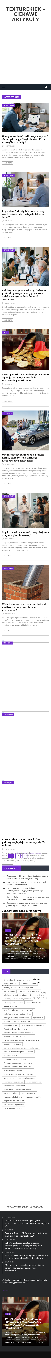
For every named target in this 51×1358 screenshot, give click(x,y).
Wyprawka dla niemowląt (14, 1101)
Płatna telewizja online (13, 1070)
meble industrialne (34, 1002)
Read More (8, 163)
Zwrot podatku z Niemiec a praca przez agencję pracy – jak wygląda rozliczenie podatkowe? (25, 377)
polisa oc (17, 1044)
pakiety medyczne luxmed (14, 1036)
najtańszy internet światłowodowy (17, 1014)
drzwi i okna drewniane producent (17, 980)
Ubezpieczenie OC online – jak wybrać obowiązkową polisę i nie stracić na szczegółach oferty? (25, 139)
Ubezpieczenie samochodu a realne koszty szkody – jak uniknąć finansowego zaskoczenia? (23, 457)
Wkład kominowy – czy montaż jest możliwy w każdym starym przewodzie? (24, 607)
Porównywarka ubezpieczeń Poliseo (18, 1051)
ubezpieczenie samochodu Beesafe (18, 1089)
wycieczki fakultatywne (13, 1097)
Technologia (8, 643)
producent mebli (10, 1055)
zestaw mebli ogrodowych (14, 1104)
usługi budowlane (11, 1093)
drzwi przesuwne (11, 984)
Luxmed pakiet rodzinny (13, 1002)
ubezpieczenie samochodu (14, 1085)
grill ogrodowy (9, 991)
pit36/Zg (7, 1044)
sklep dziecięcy (10, 1078)
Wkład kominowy (28, 1093)
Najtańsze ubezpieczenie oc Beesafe (18, 1010)
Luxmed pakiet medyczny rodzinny (17, 999)
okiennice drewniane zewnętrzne (17, 1021)
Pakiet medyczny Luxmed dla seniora (18, 1033)
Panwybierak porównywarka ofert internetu (21, 1040)
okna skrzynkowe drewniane (32, 1025)
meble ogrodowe (10, 1006)
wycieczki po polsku (33, 1097)
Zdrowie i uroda (9, 106)
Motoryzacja (8, 413)
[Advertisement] (25, 53)
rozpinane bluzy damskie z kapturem (18, 1074)
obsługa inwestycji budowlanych (16, 1017)
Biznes (6, 332)
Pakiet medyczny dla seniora (15, 1029)
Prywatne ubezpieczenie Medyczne (18, 1063)
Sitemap (5, 1290)
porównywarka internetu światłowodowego (21, 1048)
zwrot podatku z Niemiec (13, 1108)
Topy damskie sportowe (13, 1082)
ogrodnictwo (38, 1017)
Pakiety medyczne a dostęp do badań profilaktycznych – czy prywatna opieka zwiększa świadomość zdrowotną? (24, 295)
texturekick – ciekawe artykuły (25, 14)
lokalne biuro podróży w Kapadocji (17, 995)
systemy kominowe (27, 1078)
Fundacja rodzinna (28, 984)
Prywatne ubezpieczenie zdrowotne (18, 1067)
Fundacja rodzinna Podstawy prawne (18, 987)
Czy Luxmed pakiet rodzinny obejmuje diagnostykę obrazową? (25, 534)
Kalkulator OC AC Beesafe (29, 991)
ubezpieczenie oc (34, 1082)
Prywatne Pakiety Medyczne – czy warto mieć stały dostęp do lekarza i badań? (24, 214)
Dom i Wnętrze (8, 568)
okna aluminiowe (10, 1025)
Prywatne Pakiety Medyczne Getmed (18, 1059)
